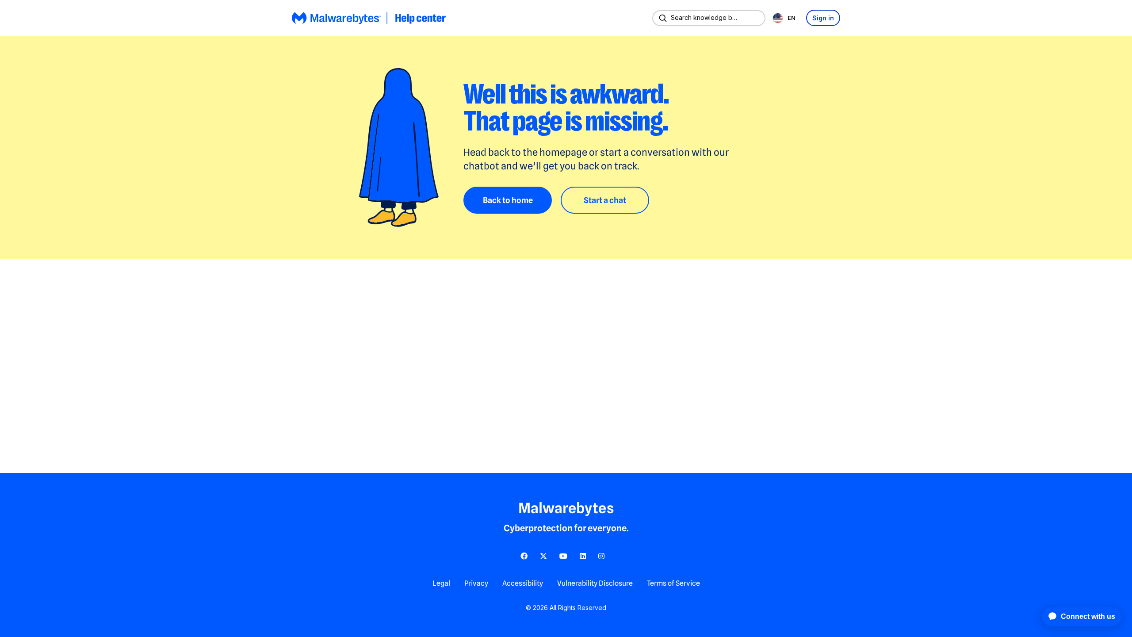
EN (791, 17)
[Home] (369, 18)
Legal (441, 583)
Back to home (508, 200)
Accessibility (522, 583)
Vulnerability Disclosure (595, 583)
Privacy (476, 583)
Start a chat (605, 200)
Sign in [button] (823, 18)
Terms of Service (673, 583)
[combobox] (786, 18)
